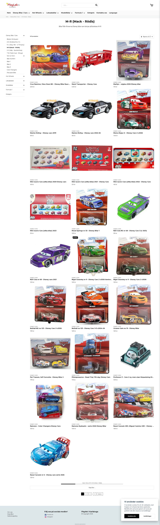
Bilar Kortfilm (11, 59)
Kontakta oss (102, 13)
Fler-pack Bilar (11, 72)
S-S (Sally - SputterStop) (14, 50)
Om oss (9, 512)
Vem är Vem (11, 56)
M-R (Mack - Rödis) (13, 47)
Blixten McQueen (12, 39)
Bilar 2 (9, 64)
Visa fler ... (92, 487)
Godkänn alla (132, 516)
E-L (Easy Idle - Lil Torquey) (15, 45)
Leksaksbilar (51, 13)
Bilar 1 (9, 61)
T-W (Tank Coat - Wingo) (15, 53)
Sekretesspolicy (12, 516)
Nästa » (100, 494)
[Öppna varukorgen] (151, 5)
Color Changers (12, 70)
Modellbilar (65, 13)
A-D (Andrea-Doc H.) (13, 42)
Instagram (50, 516)
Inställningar (147, 516)
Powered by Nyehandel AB (80, 524)
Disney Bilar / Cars (20, 13)
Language (113, 13)
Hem (9, 13)
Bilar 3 (9, 67)
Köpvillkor (10, 514)
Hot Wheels (37, 13)
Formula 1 (79, 13)
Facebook (50, 514)
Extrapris (91, 13)
